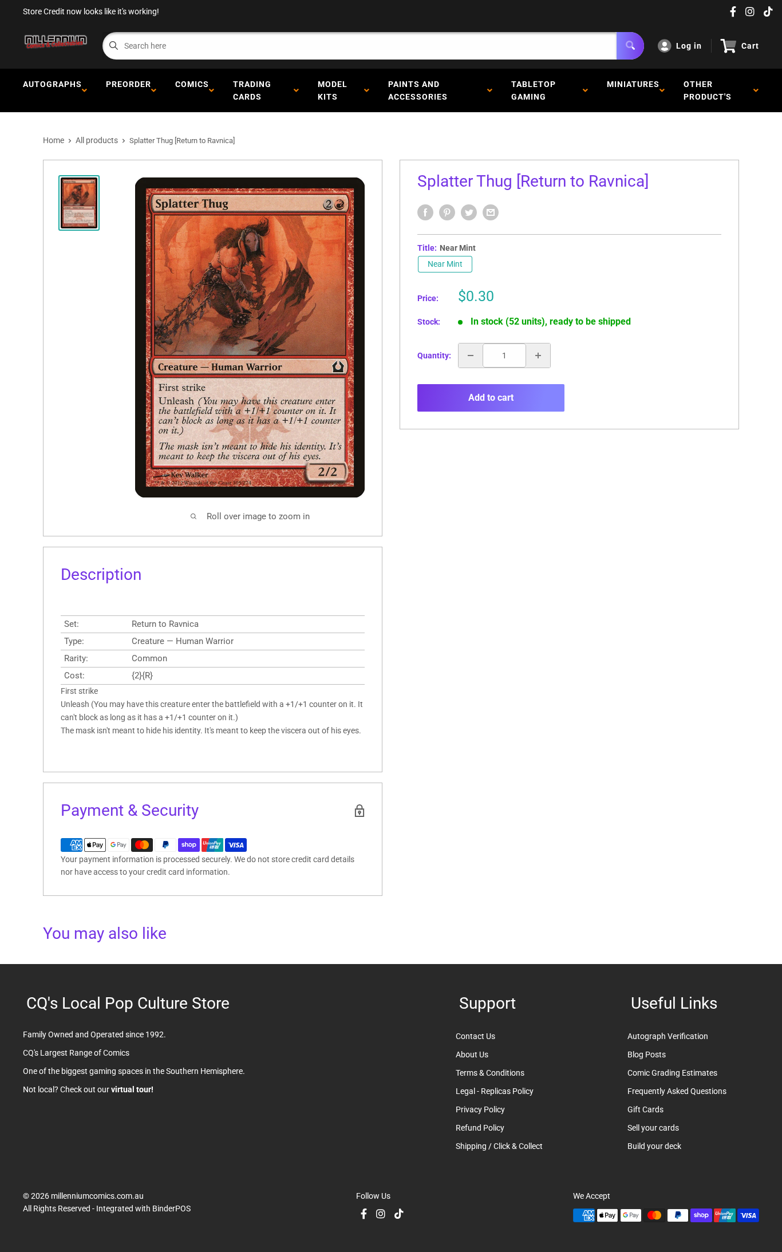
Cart (750, 45)
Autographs (52, 90)
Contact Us (475, 1036)
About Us (472, 1054)
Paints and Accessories (420, 90)
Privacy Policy (480, 1109)
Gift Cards (645, 1109)
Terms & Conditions (490, 1072)
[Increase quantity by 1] (538, 355)
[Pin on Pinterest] (447, 212)
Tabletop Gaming (533, 90)
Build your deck (654, 1146)
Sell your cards (653, 1127)
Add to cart (491, 397)
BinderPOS (171, 1208)
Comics (192, 90)
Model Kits (332, 90)
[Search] (630, 46)
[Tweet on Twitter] (469, 212)
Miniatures (633, 90)
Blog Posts (646, 1054)
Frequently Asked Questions (676, 1091)
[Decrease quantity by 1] (471, 355)
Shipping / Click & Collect (499, 1146)
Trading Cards (252, 90)
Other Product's (710, 90)
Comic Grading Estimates (672, 1072)
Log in (689, 45)
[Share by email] (491, 212)
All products (97, 140)
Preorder (128, 90)
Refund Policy (480, 1127)
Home (53, 140)
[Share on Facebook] (425, 212)
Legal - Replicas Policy (495, 1091)
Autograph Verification (667, 1036)
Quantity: (434, 355)
